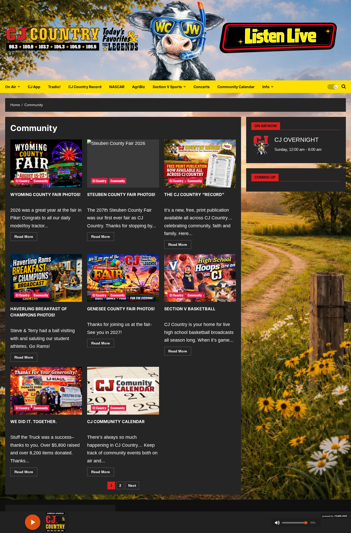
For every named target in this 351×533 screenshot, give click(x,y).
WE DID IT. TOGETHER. (33, 421)
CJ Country (22, 181)
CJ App (34, 87)
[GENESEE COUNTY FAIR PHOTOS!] (123, 278)
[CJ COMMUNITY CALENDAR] (123, 391)
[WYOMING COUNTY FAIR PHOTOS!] (46, 163)
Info (266, 87)
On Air (10, 87)
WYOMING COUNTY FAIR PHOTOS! (45, 194)
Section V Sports (167, 87)
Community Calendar (236, 87)
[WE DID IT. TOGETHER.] (46, 391)
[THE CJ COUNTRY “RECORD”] (200, 163)
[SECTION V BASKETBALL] (200, 278)
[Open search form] (343, 86)
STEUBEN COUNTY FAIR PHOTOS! (121, 194)
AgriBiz (138, 87)
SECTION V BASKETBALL (189, 308)
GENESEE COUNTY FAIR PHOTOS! (121, 308)
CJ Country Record (84, 87)
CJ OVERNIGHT (296, 140)
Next (132, 485)
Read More (25, 237)
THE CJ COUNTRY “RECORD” (194, 194)
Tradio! (54, 87)
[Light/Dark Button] (332, 86)
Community (41, 181)
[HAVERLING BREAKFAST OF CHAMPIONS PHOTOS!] (46, 278)
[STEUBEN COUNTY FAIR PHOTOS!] (123, 163)
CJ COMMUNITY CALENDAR (116, 421)
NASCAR (116, 87)
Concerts (201, 87)
